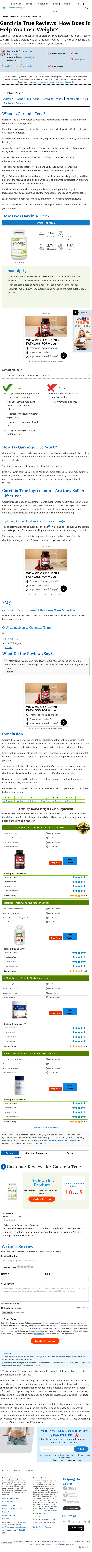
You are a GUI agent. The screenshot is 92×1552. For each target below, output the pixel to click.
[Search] (86, 8)
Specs (77, 53)
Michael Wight (27, 57)
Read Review (70, 861)
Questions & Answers (36, 1153)
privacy (60, 1460)
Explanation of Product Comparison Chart (46, 1127)
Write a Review (58, 66)
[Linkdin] (84, 1521)
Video (18, 1157)
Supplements (43, 4)
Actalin (8, 647)
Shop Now (55, 862)
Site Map (5, 1519)
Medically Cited (10, 66)
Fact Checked (28, 66)
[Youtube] (69, 1521)
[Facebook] (64, 1521)
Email (49, 1273)
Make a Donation (71, 1508)
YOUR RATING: (8, 1267)
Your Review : (8, 1283)
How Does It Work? (52, 98)
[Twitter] (79, 1521)
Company (78, 4)
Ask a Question (81, 60)
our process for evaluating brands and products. (53, 82)
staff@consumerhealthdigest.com (15, 1527)
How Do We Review (9, 1502)
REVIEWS (67, 4)
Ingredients (72, 98)
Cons (36, 98)
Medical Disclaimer (50, 1511)
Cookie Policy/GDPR (9, 1515)
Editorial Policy (17, 1470)
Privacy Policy (38, 1522)
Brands (29, 4)
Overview (8, 98)
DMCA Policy (29, 1470)
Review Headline (10, 1256)
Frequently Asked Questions (12, 1508)
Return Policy (7, 1512)
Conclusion (22, 103)
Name (5, 1273)
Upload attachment (11, 1308)
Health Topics (15, 4)
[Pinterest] (74, 1521)
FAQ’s (85, 98)
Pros (28, 98)
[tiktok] (89, 1521)
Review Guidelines (48, 1323)
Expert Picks (55, 8)
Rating (19, 98)
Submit (81, 1449)
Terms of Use (39, 1333)
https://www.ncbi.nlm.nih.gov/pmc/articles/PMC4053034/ (21, 1366)
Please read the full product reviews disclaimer (57, 1140)
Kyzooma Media (54, 1544)
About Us (5, 1470)
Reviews (8, 103)
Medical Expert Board (10, 1498)
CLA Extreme (11, 639)
